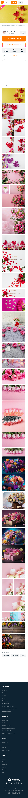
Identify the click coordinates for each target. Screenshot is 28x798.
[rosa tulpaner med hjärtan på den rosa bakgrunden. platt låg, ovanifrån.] (13, 354)
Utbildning (5, 787)
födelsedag (15, 742)
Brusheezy (5, 777)
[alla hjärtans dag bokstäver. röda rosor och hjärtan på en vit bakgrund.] (13, 301)
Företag (4, 785)
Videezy (4, 782)
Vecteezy (4, 779)
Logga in (21, 2)
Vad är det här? (16, 55)
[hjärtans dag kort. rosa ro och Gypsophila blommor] (13, 384)
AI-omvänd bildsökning (8, 793)
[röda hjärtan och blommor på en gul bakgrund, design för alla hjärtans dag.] (13, 94)
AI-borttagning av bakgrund (9, 795)
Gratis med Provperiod (14, 38)
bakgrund (6, 742)
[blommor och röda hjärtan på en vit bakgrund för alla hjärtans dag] (13, 110)
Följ (23, 33)
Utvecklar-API (5, 790)
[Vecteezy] (2, 2)
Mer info (5, 58)
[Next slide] (22, 742)
